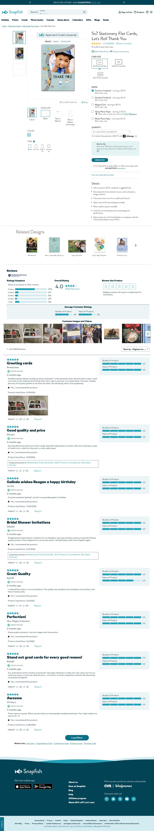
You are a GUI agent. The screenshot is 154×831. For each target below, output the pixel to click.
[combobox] (57, 12)
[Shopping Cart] (150, 12)
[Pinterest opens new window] (121, 798)
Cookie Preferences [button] (53, 824)
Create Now (100, 160)
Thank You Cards (14, 26)
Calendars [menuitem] (77, 20)
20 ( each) (105, 131)
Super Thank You (77, 255)
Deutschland (40, 820)
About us (73, 782)
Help (71, 794)
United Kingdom (76, 820)
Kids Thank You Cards (30, 26)
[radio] (29, 135)
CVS (126, 114)
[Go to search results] (84, 12)
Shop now (96, 2)
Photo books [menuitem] (37, 20)
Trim (29, 141)
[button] (60, 102)
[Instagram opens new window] (114, 798)
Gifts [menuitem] (88, 20)
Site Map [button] (18, 824)
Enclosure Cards (76, 743)
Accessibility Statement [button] (92, 824)
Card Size (96, 57)
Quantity (96, 127)
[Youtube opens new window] (128, 798)
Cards (4, 26)
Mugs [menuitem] (97, 20)
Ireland (58, 820)
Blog (71, 790)
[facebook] (107, 798)
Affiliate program (77, 798)
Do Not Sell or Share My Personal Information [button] (122, 824)
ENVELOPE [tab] (66, 41)
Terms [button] (27, 824)
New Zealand (114, 820)
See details (121, 168)
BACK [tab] (56, 41)
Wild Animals (32, 255)
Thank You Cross (122, 255)
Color (30, 131)
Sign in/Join (126, 12)
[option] (19, 37)
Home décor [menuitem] (63, 20)
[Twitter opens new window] (134, 798)
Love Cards (30, 743)
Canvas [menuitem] (50, 20)
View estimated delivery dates (103, 174)
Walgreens (133, 114)
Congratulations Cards (44, 743)
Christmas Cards (90, 743)
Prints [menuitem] (15, 20)
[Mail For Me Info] (98, 151)
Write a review (123, 43)
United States (91, 820)
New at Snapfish (77, 786)
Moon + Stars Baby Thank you (54, 255)
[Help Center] (147, 12)
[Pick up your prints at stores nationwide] (107, 785)
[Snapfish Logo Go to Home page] (12, 12)
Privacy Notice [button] (37, 824)
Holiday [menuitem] (5, 20)
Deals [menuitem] (106, 20)
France (50, 820)
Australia (103, 820)
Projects (140, 12)
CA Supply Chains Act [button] (72, 824)
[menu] (84, 102)
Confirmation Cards (61, 743)
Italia (65, 820)
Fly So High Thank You (99, 255)
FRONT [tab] (48, 41)
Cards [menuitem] (25, 20)
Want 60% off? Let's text (81, 802)
